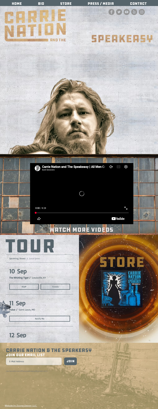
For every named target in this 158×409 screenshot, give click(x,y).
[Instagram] (142, 12)
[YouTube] (127, 12)
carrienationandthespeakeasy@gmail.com (26, 371)
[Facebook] (111, 12)
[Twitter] (119, 12)
